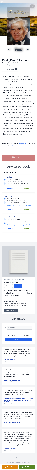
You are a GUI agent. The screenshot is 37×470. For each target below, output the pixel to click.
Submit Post (18, 339)
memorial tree (22, 143)
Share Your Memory (11, 310)
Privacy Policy (13, 462)
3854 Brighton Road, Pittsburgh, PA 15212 (19, 206)
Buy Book (18, 286)
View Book (8, 286)
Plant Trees (26, 188)
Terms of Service (23, 462)
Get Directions (10, 188)
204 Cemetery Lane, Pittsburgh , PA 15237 (19, 225)
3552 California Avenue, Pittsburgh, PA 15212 (20, 185)
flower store (15, 146)
